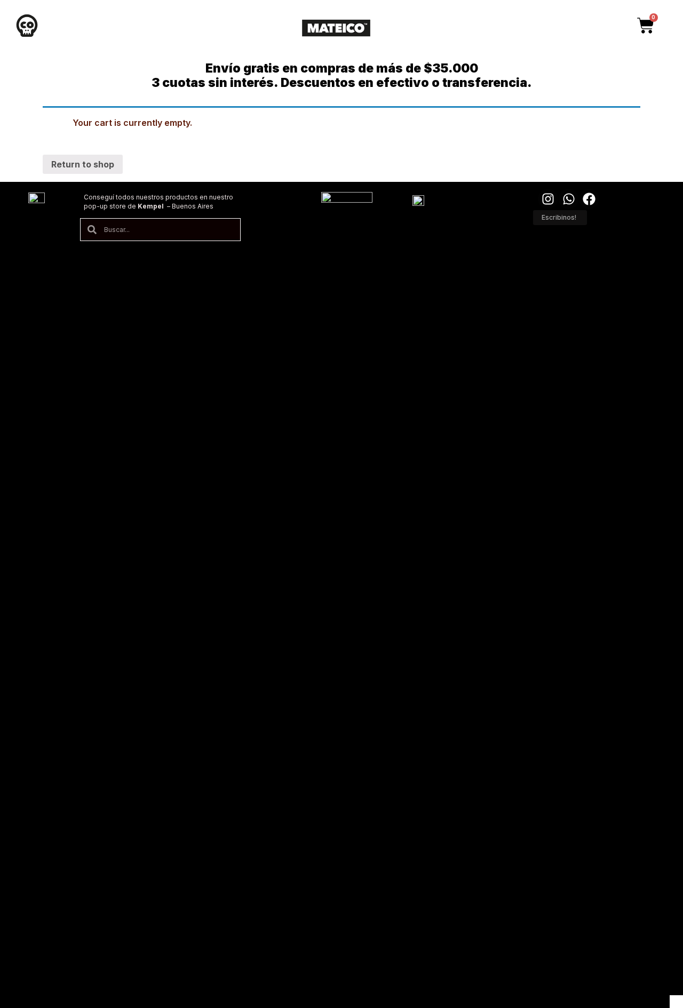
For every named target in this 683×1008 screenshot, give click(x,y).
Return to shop (82, 164)
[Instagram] (548, 199)
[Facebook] (589, 199)
